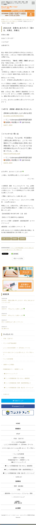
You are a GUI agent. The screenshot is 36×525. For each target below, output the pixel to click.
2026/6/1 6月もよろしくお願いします (12, 314)
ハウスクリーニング (19, 497)
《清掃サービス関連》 (9, 364)
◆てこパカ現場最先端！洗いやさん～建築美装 (17, 378)
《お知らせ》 (6, 394)
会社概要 (18, 508)
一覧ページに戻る (18, 258)
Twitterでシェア (18, 400)
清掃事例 (22, 238)
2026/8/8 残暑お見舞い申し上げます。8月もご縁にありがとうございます (18, 300)
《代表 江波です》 (8, 338)
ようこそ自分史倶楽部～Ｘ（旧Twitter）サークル (16, 347)
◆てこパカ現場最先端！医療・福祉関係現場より (17, 383)
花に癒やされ (5, 327)
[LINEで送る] (15, 253)
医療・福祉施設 (18, 486)
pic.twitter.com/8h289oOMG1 (13, 116)
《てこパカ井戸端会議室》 (16, 19)
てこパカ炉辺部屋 (8, 359)
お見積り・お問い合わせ (18, 502)
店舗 (18, 489)
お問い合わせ (6, 238)
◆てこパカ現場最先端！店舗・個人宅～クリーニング (18, 387)
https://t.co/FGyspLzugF (11, 154)
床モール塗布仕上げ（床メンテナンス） (13, 321)
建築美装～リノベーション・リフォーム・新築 (18, 493)
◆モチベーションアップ (10, 373)
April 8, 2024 (7, 163)
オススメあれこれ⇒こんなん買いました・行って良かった (18, 353)
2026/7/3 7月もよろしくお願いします (12, 308)
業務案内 (14, 238)
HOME (2, 19)
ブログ (7, 19)
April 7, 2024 (7, 125)
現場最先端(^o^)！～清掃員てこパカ (13, 369)
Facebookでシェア (18, 406)
